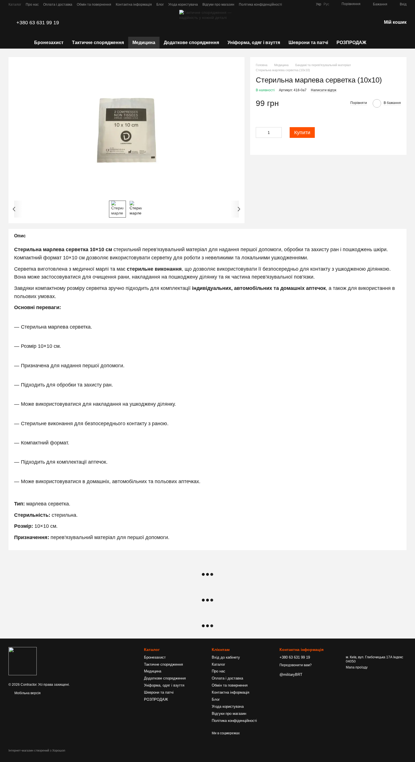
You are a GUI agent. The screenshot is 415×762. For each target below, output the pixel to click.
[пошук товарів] (380, 42)
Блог (160, 4)
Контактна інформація (134, 4)
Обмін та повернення (94, 4)
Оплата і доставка (57, 4)
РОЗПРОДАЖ (351, 42)
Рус (326, 4)
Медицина (143, 42)
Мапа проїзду (357, 667)
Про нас (32, 4)
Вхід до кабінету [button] (226, 657)
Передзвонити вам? (295, 665)
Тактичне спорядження (98, 42)
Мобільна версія (27, 693)
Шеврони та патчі (308, 42)
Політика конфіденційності (260, 4)
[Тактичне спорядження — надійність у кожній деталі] (22, 661)
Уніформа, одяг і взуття (254, 42)
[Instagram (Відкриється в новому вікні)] (301, 4)
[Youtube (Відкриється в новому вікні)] (308, 4)
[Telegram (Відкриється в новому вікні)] (294, 4)
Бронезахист (49, 42)
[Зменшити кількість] (260, 132)
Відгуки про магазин (218, 4)
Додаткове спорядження (191, 42)
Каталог (14, 4)
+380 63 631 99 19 (37, 22)
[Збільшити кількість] (277, 132)
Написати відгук (323, 90)
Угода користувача (183, 4)
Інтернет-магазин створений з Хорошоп (36, 750)
